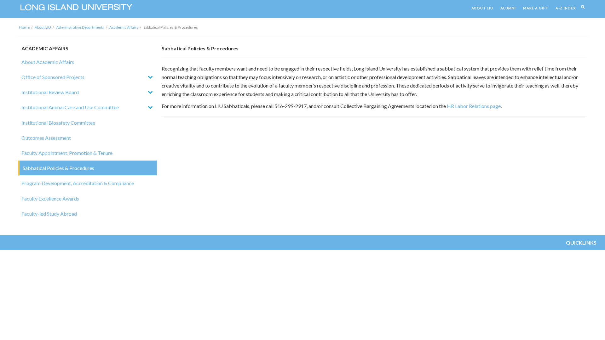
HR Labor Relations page (474, 106)
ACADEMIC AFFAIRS (44, 48)
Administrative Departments (80, 27)
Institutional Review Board (50, 92)
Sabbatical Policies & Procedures (58, 168)
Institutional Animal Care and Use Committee (70, 107)
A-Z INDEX (566, 8)
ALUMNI (508, 8)
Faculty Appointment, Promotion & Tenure (66, 153)
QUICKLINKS (581, 243)
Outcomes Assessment (46, 138)
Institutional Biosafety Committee (58, 123)
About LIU (43, 27)
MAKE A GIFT (535, 8)
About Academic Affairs (47, 62)
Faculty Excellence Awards (50, 198)
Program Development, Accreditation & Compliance (77, 183)
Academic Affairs (123, 27)
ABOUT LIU (482, 8)
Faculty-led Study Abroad (49, 214)
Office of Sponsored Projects (52, 77)
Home (24, 27)
